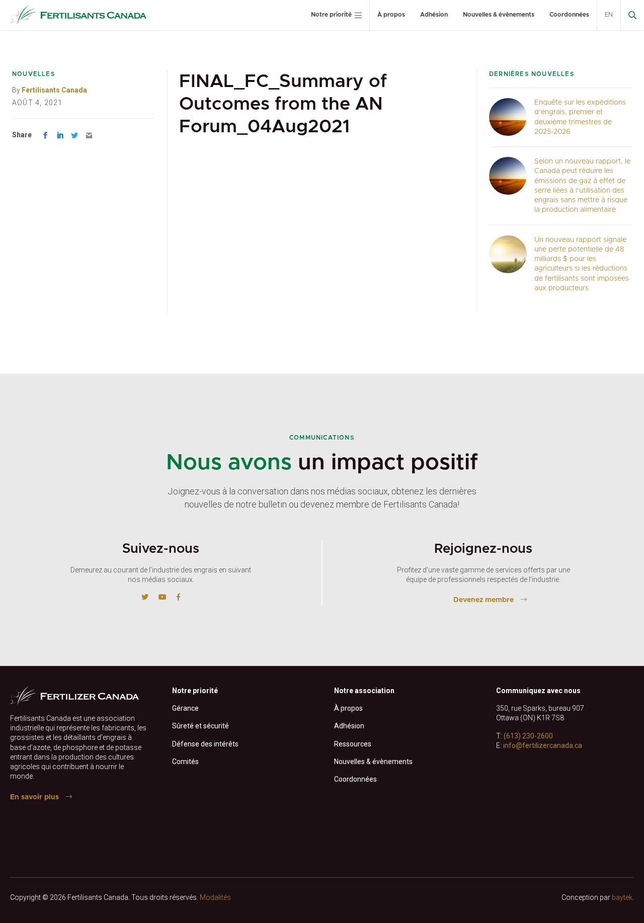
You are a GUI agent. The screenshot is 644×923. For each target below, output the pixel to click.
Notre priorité (331, 15)
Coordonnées (569, 15)
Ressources (352, 744)
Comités (185, 762)
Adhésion (434, 15)
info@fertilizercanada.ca (542, 745)
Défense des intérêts (205, 744)
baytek (622, 897)
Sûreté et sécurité (200, 726)
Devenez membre (483, 600)
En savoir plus (34, 797)
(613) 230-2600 (528, 736)
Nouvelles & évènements (498, 15)
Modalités (215, 897)
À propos (391, 15)
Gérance (185, 708)
